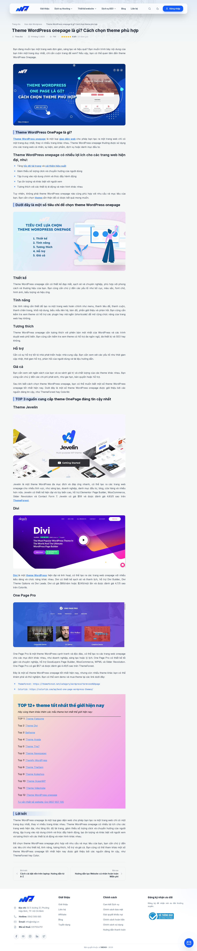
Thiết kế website (86, 8)
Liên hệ (134, 8)
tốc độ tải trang (32, 165)
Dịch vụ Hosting (62, 8)
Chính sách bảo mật (113, 909)
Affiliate (62, 914)
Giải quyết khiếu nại (113, 914)
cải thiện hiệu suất (55, 165)
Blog (123, 8)
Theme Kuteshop (35, 774)
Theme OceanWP (36, 781)
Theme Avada (33, 739)
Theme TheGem (34, 767)
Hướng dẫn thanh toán (114, 929)
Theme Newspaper (36, 753)
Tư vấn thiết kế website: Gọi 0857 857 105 (41, 801)
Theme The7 (32, 746)
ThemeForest (21, 500)
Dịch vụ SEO (107, 8)
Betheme (30, 732)
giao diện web (67, 138)
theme (39, 197)
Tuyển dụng (64, 924)
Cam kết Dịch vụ (111, 904)
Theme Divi (31, 725)
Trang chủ (16, 24)
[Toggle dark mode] (158, 9)
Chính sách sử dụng (113, 924)
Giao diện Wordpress (33, 24)
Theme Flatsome (35, 718)
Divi (15, 575)
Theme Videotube (35, 788)
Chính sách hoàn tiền (114, 919)
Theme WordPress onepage (29, 138)
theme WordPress (36, 575)
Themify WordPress (36, 760)
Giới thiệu (44, 8)
